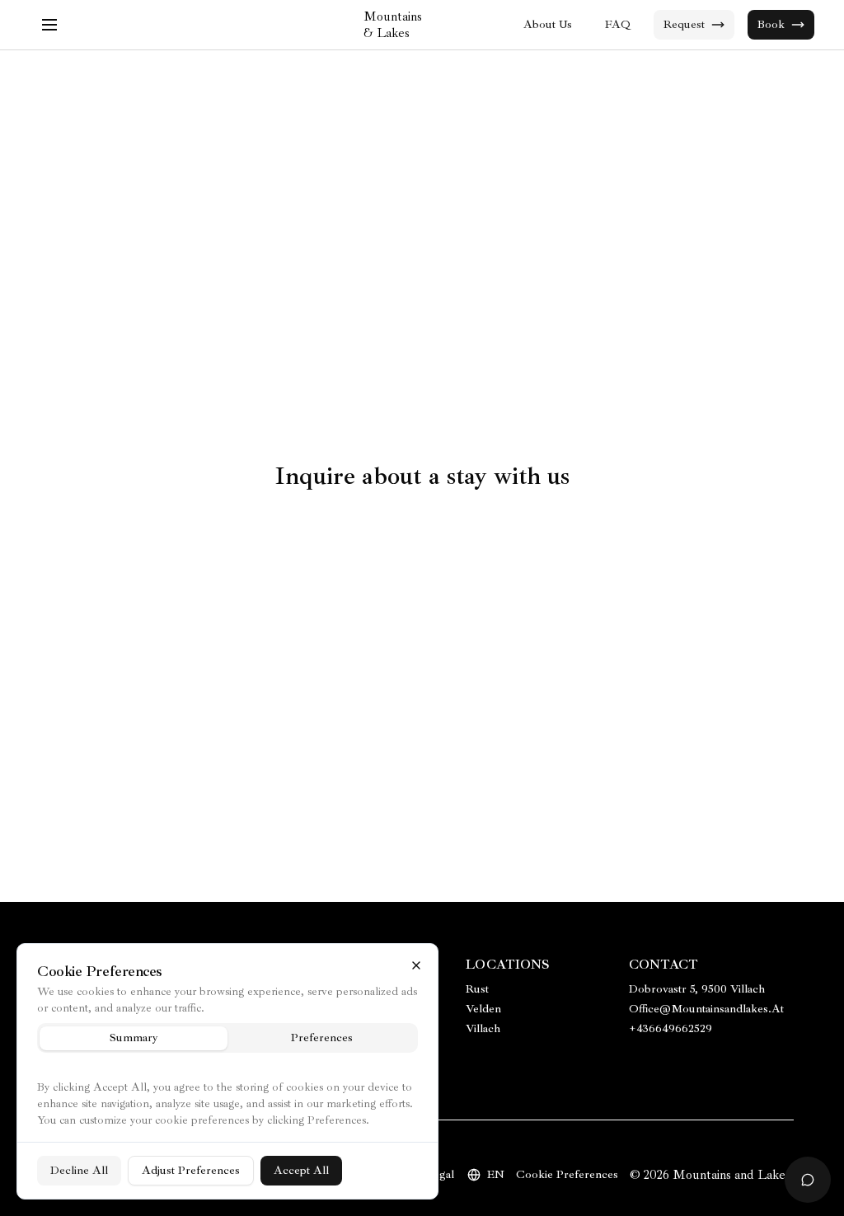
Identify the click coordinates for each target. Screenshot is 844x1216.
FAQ (618, 24)
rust (477, 989)
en (495, 1174)
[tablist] (227, 1038)
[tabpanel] (227, 1129)
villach (483, 1028)
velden (483, 1009)
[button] (49, 25)
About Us (547, 24)
